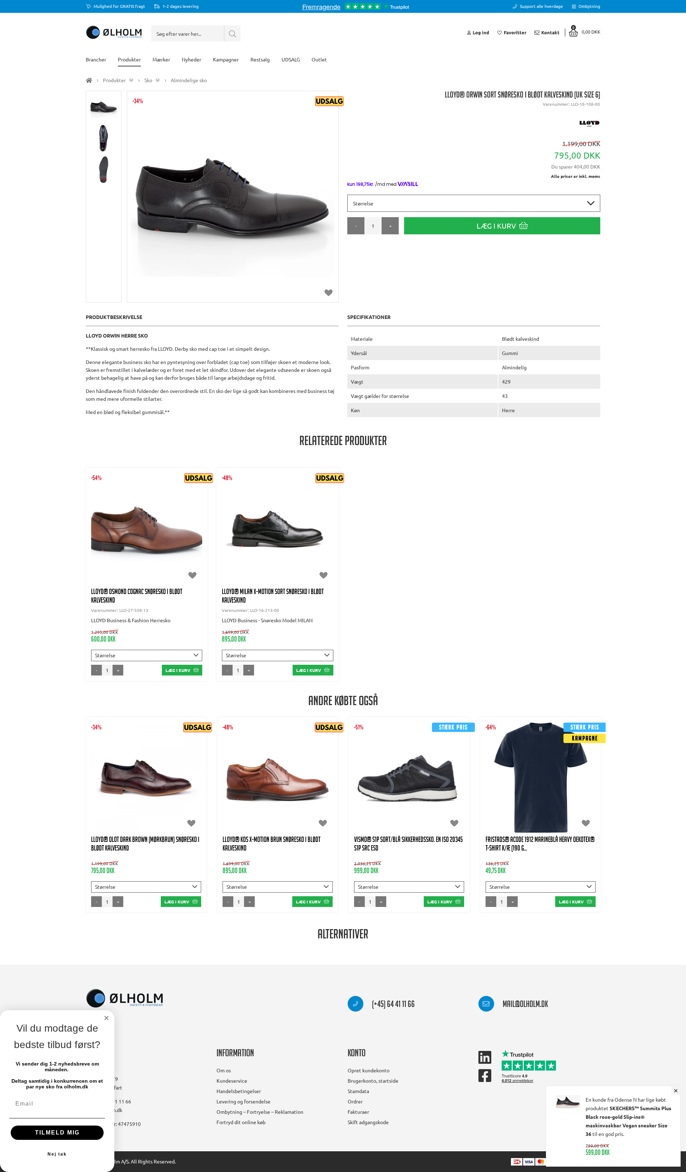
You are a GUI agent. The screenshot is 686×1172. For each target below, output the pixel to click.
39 (100, 781)
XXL (581, 781)
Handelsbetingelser (239, 1091)
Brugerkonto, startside (373, 1080)
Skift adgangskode (368, 1122)
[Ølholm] (125, 998)
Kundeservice (232, 1080)
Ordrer (355, 1101)
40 (138, 540)
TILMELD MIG (57, 1132)
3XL (509, 795)
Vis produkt (146, 518)
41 (135, 781)
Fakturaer (358, 1111)
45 (192, 781)
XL (562, 781)
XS (498, 781)
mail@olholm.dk (524, 1005)
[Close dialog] (106, 1018)
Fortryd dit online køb (241, 1122)
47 (155, 540)
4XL (530, 795)
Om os (224, 1070)
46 (135, 795)
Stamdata (358, 1091)
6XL (571, 795)
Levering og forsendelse (243, 1101)
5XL (551, 795)
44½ (173, 781)
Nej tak (57, 1154)
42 (409, 788)
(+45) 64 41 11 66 (393, 1005)
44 (153, 781)
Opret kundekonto (368, 1070)
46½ (155, 795)
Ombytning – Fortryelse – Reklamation (260, 1111)
